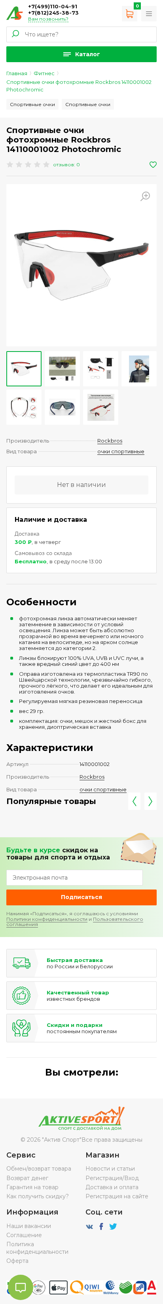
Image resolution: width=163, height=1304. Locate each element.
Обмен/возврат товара (38, 1168)
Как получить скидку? (37, 1196)
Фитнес (44, 73)
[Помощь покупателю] (149, 13)
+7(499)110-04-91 (52, 6)
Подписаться (81, 897)
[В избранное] (153, 165)
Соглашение (24, 1235)
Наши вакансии (28, 1226)
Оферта (17, 1260)
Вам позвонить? (48, 19)
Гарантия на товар (32, 1187)
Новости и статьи (110, 1168)
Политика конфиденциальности (37, 1248)
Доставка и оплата (111, 1187)
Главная (16, 73)
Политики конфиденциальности (46, 919)
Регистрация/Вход (112, 1178)
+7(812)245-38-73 (53, 13)
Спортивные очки (32, 104)
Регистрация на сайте (116, 1196)
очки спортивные (120, 451)
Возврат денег (27, 1178)
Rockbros (109, 440)
